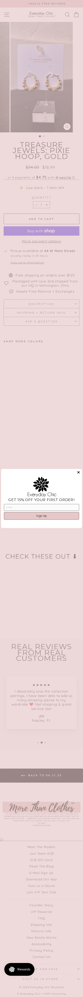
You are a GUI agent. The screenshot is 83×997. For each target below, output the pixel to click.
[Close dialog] (78, 472)
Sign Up (41, 515)
